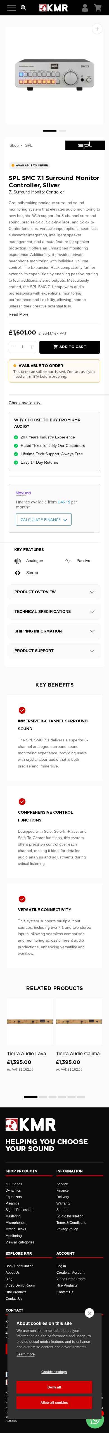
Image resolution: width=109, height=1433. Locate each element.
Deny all (54, 1387)
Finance (62, 1190)
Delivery (62, 1197)
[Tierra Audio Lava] (30, 1021)
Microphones (15, 1223)
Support (62, 1210)
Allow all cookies (54, 1403)
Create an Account (70, 1273)
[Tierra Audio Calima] (79, 1021)
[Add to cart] (46, 1039)
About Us (13, 1273)
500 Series (14, 1184)
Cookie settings (54, 1372)
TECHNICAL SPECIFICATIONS (43, 611)
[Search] (23, 8)
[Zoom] (97, 29)
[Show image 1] (49, 131)
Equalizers (14, 1197)
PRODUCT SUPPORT (34, 650)
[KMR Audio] (53, 8)
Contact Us (14, 1299)
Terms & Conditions (71, 1223)
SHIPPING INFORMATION (38, 631)
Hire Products (16, 1292)
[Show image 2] (62, 131)
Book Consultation (20, 1266)
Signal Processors (19, 1210)
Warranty (63, 1203)
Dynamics (13, 1190)
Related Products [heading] (54, 988)
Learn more (25, 1354)
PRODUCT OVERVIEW (35, 592)
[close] (89, 1313)
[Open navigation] (11, 8)
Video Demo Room (20, 1285)
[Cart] (98, 8)
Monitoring (14, 1236)
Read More (19, 314)
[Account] (85, 8)
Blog (9, 1279)
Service (62, 1184)
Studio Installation (70, 1216)
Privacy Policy (67, 1229)
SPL (28, 145)
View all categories (20, 1242)
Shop (14, 145)
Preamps (12, 1203)
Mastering (13, 1216)
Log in (61, 1266)
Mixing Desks (16, 1229)
